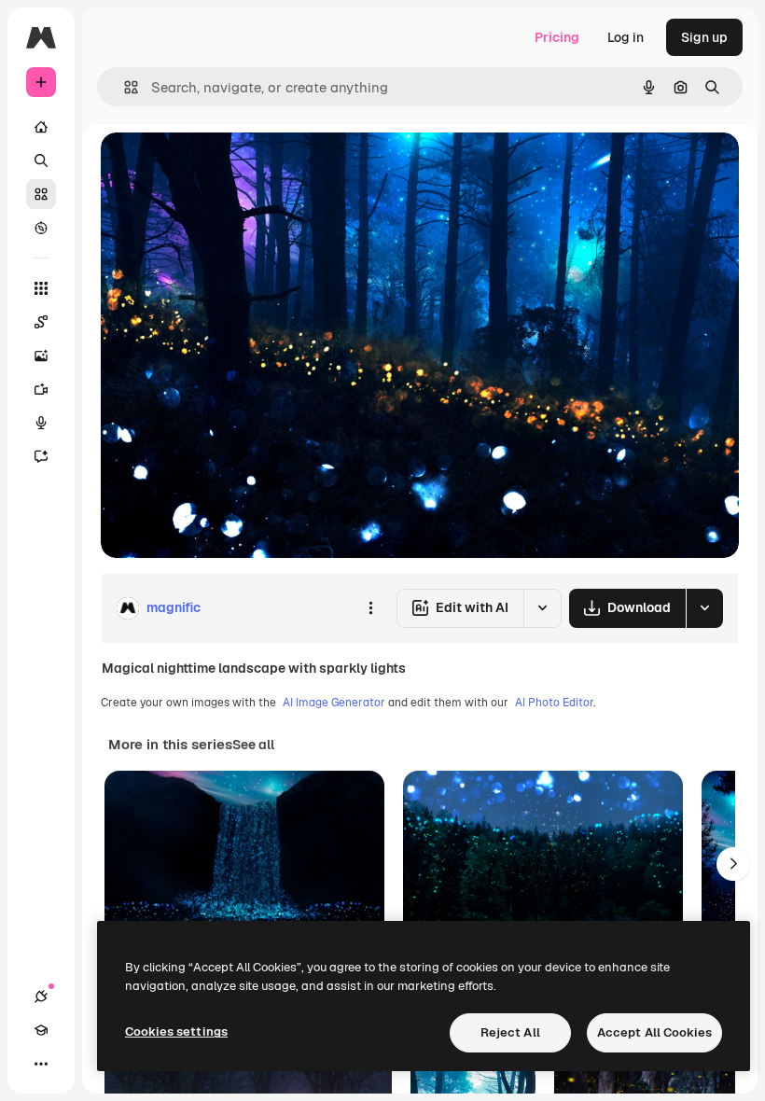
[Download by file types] (704, 608)
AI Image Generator (334, 702)
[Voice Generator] (41, 423)
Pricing (557, 37)
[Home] (41, 127)
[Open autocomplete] (123, 87)
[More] (41, 1064)
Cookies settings (176, 1031)
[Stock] (41, 194)
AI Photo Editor (554, 702)
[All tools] (41, 288)
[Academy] (41, 1030)
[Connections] (41, 996)
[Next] (733, 864)
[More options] (370, 608)
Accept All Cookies (654, 1032)
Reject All (510, 1032)
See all (253, 744)
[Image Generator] (41, 355)
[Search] (41, 160)
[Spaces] (41, 322)
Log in (625, 37)
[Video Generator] (41, 389)
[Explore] (41, 228)
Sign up (704, 37)
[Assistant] (41, 456)
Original (220, 167)
